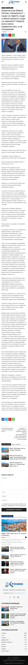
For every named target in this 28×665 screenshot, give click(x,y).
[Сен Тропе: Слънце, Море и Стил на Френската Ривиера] (5, 623)
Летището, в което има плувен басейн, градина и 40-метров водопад (18, 615)
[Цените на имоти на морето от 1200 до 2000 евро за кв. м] (5, 464)
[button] (2, 2)
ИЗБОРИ (8, 5)
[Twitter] (6, 35)
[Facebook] (2, 35)
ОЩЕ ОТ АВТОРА (16, 444)
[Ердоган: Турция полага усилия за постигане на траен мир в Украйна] (5, 571)
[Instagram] (14, 597)
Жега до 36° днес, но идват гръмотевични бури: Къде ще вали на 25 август (18, 457)
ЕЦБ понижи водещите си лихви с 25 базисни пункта (7, 430)
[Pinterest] (9, 35)
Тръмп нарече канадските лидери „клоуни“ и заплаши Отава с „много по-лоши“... (17, 563)
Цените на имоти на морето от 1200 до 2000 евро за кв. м (17, 464)
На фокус (8, 7)
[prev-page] (2, 470)
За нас (9, 657)
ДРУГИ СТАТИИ (6, 444)
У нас (12, 7)
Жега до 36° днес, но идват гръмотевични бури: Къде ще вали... (17, 549)
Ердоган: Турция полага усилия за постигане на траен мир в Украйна (18, 571)
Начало (3, 5)
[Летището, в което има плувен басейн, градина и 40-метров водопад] (5, 615)
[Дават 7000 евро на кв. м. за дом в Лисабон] (5, 450)
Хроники (5, 31)
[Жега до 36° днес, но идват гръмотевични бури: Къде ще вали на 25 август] (5, 457)
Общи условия (15, 657)
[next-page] (5, 470)
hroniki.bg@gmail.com (19, 593)
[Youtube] (18, 597)
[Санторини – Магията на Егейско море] (5, 608)
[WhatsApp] (13, 35)
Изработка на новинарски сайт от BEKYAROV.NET (14, 660)
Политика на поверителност (13, 659)
